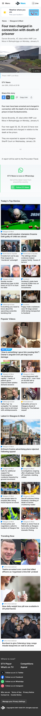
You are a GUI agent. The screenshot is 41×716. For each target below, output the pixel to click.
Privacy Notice (28, 692)
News (4, 21)
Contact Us (5, 695)
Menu (7, 3)
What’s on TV (7, 667)
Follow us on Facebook (14, 677)
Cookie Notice (16, 695)
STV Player (6, 664)
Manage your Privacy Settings (14, 701)
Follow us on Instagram (14, 686)
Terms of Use (16, 692)
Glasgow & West (16, 21)
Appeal (24, 667)
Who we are (5, 692)
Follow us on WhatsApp (14, 681)
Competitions (27, 664)
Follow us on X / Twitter (14, 673)
